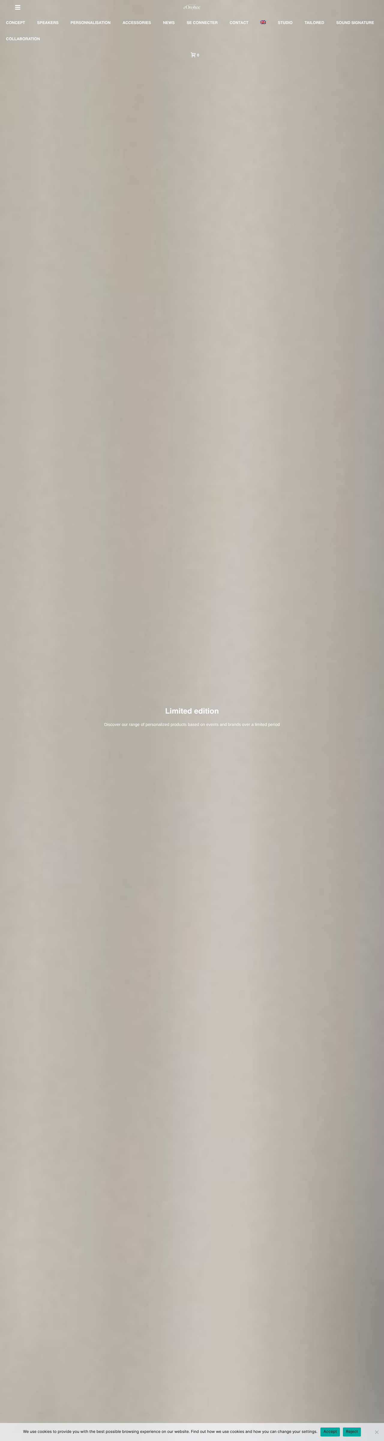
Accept (330, 1431)
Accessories (136, 23)
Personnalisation (90, 23)
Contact (239, 23)
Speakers (48, 23)
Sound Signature (355, 23)
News (169, 23)
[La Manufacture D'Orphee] (192, 7)
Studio (285, 23)
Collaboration (23, 39)
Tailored (314, 23)
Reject (352, 1431)
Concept (15, 23)
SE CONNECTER (202, 23)
